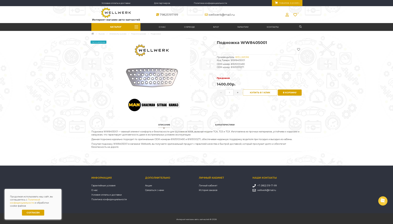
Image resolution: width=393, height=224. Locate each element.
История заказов (208, 190)
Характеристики (225, 125)
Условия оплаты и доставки (116, 3)
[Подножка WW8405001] (151, 77)
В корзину (290, 92)
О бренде (189, 27)
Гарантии (243, 27)
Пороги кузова (138, 34)
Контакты (273, 27)
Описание (164, 125)
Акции (148, 185)
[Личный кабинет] (288, 14)
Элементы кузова (117, 34)
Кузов (102, 34)
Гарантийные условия (103, 185)
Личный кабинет (208, 185)
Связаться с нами (154, 190)
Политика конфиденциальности (210, 3)
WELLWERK (242, 57)
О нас (162, 27)
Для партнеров (162, 3)
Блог (216, 27)
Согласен (33, 212)
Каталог (116, 27)
